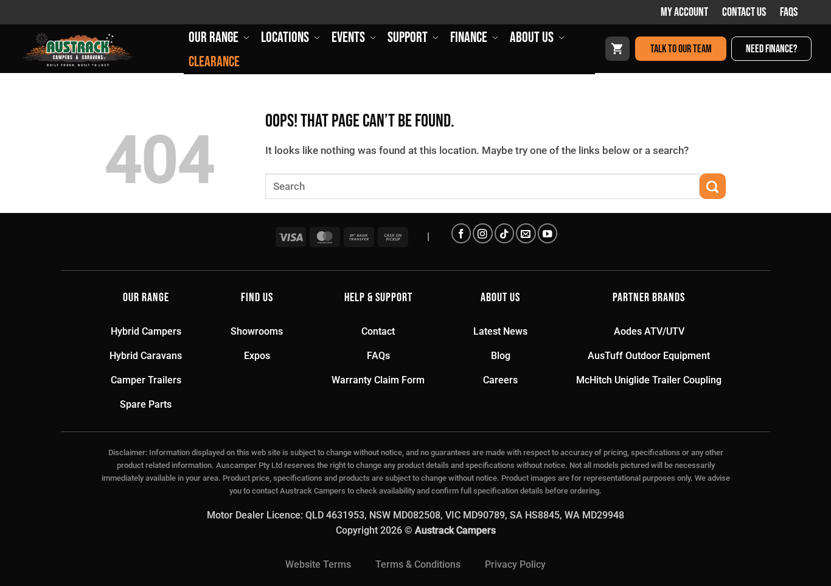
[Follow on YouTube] (547, 233)
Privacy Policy (515, 564)
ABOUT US (532, 37)
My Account (684, 12)
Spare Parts (146, 404)
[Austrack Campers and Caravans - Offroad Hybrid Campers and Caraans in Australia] (101, 49)
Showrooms (257, 331)
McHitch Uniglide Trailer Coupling (648, 380)
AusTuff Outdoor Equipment (649, 355)
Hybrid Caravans (146, 355)
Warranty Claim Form (378, 380)
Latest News (500, 331)
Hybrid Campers (146, 331)
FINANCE (468, 37)
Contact (378, 331)
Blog (500, 355)
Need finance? (772, 49)
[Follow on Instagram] (482, 233)
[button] (617, 49)
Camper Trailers (146, 380)
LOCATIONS (285, 37)
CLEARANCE (214, 62)
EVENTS (348, 37)
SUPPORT (408, 37)
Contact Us (744, 12)
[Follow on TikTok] (504, 233)
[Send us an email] (525, 233)
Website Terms (318, 564)
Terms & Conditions (418, 564)
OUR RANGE (213, 37)
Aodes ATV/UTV (649, 331)
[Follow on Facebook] (461, 233)
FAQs (789, 12)
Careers (500, 380)
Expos (257, 355)
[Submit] (713, 186)
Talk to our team (681, 49)
